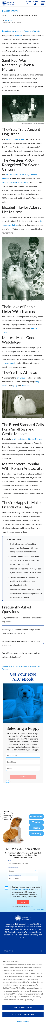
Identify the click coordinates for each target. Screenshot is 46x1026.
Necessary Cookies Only (23, 1015)
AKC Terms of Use (22, 889)
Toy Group (20, 378)
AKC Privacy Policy (38, 909)
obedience (26, 385)
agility (14, 385)
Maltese (18, 35)
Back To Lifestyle (10, 11)
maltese (7, 31)
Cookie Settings (23, 1021)
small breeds (34, 31)
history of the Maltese (15, 139)
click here (30, 906)
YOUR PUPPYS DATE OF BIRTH (15, 875)
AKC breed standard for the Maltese (27, 439)
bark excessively (9, 363)
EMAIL (9, 860)
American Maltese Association (15, 182)
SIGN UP (23, 902)
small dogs (24, 31)
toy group (15, 31)
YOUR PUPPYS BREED (13, 867)
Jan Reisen (9, 20)
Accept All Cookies (23, 1008)
